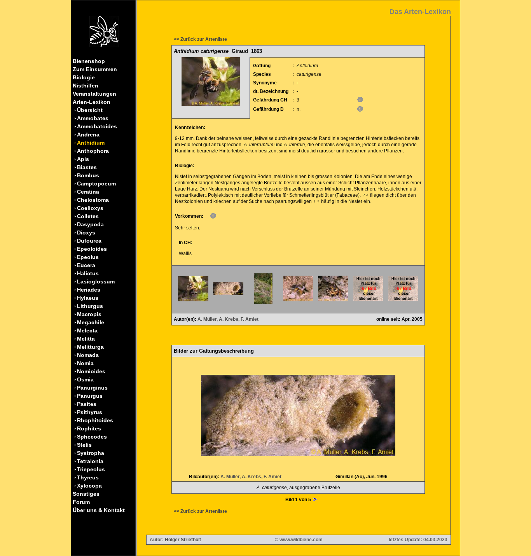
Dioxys (86, 232)
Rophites (89, 428)
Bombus (88, 175)
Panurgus (90, 396)
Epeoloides (92, 249)
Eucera (86, 265)
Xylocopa (89, 486)
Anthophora (93, 151)
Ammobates (92, 118)
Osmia (85, 379)
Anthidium (91, 143)
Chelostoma (93, 200)
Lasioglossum (96, 281)
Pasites (86, 404)
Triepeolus (91, 469)
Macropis (89, 314)
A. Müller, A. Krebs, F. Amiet (228, 319)
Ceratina (88, 192)
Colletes (88, 216)
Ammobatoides (97, 126)
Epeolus (88, 257)
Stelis (84, 445)
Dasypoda (90, 224)
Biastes (87, 167)
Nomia (85, 363)
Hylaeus (87, 298)
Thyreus (88, 477)
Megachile (90, 322)
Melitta (86, 339)
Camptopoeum (96, 183)
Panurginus (92, 388)
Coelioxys (90, 208)
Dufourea (89, 241)
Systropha (90, 453)
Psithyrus (89, 412)
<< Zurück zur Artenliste (200, 39)
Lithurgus (90, 306)
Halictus (88, 273)
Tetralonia (90, 461)
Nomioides (91, 371)
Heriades (88, 290)
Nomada (88, 355)
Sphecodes (92, 437)
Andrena (88, 134)
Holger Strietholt (183, 539)
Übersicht (90, 110)
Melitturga (90, 347)
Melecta (87, 330)
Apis (83, 159)
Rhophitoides (95, 420)
